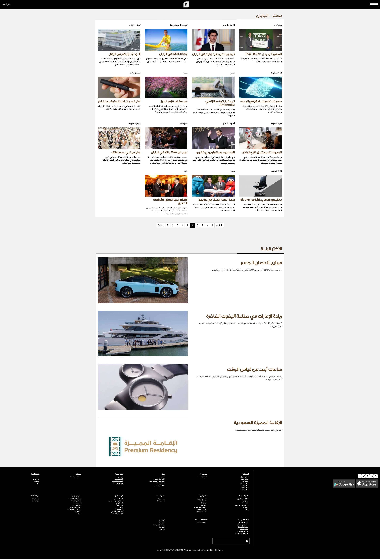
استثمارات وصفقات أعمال (157, 481)
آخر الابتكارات (118, 479)
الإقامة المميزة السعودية (258, 422)
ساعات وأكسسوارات (241, 505)
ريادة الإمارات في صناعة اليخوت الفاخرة (244, 316)
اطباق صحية (161, 501)
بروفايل (120, 477)
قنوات (7, 4)
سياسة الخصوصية (159, 525)
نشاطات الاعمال (243, 523)
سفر (121, 507)
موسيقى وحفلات (117, 513)
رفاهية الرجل (35, 474)
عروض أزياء (245, 501)
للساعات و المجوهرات (74, 509)
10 (207, 225)
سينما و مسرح (119, 509)
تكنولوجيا (119, 474)
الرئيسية (162, 520)
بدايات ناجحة (160, 483)
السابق (160, 225)
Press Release (201, 520)
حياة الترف (36, 479)
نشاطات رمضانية (243, 525)
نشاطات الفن (244, 529)
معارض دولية (76, 496)
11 (212, 225)
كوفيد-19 (203, 474)
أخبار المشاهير (118, 499)
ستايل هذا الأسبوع (242, 499)
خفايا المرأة (119, 505)
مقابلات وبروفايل (201, 511)
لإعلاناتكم (161, 523)
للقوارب (78, 513)
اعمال (163, 474)
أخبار (163, 477)
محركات (78, 474)
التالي (219, 225)
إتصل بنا (162, 527)
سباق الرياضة (244, 483)
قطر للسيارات (77, 505)
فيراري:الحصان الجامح (261, 262)
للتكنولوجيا (77, 511)
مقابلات (36, 481)
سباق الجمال (244, 487)
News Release (201, 523)
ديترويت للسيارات (75, 507)
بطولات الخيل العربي (241, 533)
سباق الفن (245, 481)
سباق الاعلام (244, 479)
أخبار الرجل (119, 503)
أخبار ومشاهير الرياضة (199, 507)
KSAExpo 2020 (76, 501)
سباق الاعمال (244, 477)
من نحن (162, 529)
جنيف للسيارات (76, 503)
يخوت (37, 483)
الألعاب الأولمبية (201, 509)
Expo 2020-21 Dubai (74, 499)
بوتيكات (36, 477)
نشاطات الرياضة (243, 527)
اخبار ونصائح (244, 503)
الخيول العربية (201, 499)
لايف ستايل (119, 496)
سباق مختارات (244, 490)
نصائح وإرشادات (160, 485)
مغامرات (203, 505)
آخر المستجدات (201, 477)
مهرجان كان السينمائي (115, 501)
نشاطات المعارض (242, 531)
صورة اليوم (35, 501)
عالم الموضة (244, 496)
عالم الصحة (160, 496)
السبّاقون (245, 474)
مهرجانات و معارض (117, 511)
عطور (246, 509)
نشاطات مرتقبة (243, 520)
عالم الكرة (203, 501)
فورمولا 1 (203, 503)
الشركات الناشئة (117, 481)
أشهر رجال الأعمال (159, 479)
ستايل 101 (245, 507)
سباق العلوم (244, 485)
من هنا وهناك (35, 496)
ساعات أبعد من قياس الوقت (254, 369)
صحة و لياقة (161, 499)
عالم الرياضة (202, 496)
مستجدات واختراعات (75, 477)
